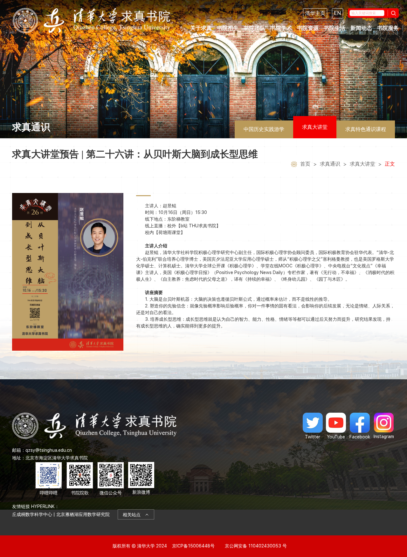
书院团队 (254, 28)
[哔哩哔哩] (48, 479)
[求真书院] (91, 20)
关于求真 (201, 28)
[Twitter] (313, 426)
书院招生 (227, 28)
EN (337, 13)
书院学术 (281, 28)
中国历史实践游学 (264, 129)
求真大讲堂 (315, 127)
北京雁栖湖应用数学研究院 (83, 514)
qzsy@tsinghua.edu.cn (48, 450)
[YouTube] (336, 426)
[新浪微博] (141, 479)
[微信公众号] (110, 479)
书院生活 (334, 28)
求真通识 (330, 164)
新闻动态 (361, 28)
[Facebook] (359, 426)
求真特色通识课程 (365, 129)
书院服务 (388, 28)
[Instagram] (384, 426)
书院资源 (308, 28)
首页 (305, 164)
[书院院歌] (79, 479)
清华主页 (315, 13)
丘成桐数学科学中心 (32, 514)
